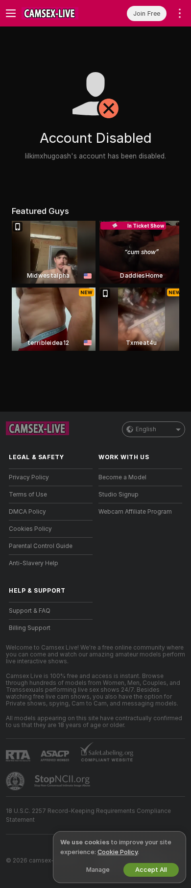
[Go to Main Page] (59, 13)
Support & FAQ (29, 610)
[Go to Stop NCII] (63, 781)
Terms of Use (28, 494)
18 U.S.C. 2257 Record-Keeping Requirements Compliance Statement (88, 815)
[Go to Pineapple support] (16, 781)
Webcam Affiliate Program (135, 511)
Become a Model (122, 477)
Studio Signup (118, 494)
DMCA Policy (27, 511)
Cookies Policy (30, 528)
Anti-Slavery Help (33, 563)
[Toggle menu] (11, 13)
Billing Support (29, 628)
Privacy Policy (29, 477)
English (146, 429)
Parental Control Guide (40, 546)
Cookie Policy (117, 852)
